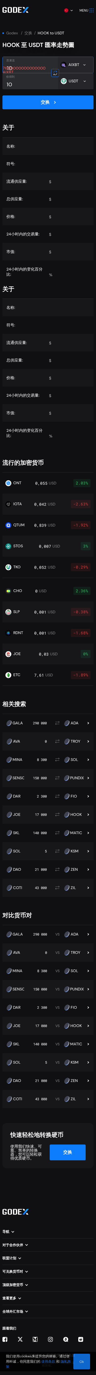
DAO (17, 869)
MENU (84, 10)
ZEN (74, 869)
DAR (16, 796)
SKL (16, 833)
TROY (75, 741)
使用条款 (48, 1361)
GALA (18, 723)
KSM (75, 851)
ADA (75, 723)
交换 (28, 33)
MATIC (76, 833)
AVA (16, 741)
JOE (16, 815)
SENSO (19, 778)
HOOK (76, 815)
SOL (74, 760)
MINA (17, 760)
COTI (17, 888)
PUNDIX (77, 778)
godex (12, 33)
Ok (82, 1361)
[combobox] (68, 10)
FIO (74, 796)
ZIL (73, 888)
